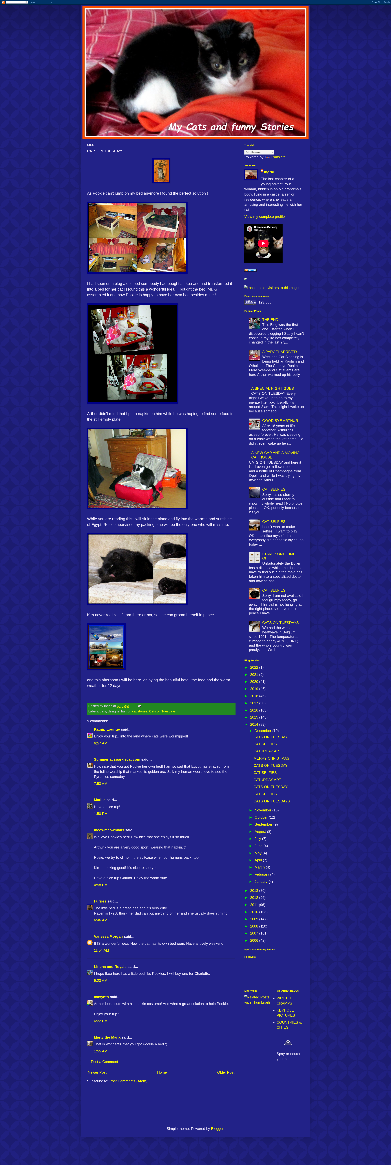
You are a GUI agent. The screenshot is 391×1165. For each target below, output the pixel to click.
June (259, 846)
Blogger (217, 1129)
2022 (254, 667)
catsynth (101, 997)
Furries (100, 901)
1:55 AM (100, 1051)
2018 (254, 696)
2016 (254, 710)
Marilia (100, 800)
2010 (254, 912)
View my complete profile (264, 216)
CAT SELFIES (273, 489)
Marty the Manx (107, 1037)
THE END (270, 320)
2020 (254, 682)
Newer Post (97, 1072)
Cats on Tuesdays (162, 711)
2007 (254, 933)
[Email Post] (139, 706)
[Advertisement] (195, 1106)
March (260, 867)
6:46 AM (100, 920)
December (263, 731)
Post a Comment (104, 1062)
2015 (254, 717)
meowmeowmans (109, 830)
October (262, 817)
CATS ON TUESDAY (271, 737)
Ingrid (269, 172)
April (259, 860)
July (258, 839)
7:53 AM (100, 784)
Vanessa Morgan (108, 936)
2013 (254, 890)
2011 (254, 905)
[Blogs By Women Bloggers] (245, 279)
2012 (254, 897)
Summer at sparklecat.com (117, 759)
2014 (254, 724)
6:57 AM (100, 743)
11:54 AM (101, 950)
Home (162, 1072)
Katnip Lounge (107, 729)
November (263, 810)
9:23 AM (100, 980)
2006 (254, 940)
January (262, 881)
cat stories (139, 711)
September (264, 824)
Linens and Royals (110, 967)
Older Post (225, 1072)
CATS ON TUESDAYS (280, 623)
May (259, 853)
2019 (254, 689)
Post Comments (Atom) (128, 1081)
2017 (254, 703)
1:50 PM (101, 814)
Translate (278, 157)
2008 (254, 926)
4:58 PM (101, 885)
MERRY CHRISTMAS (271, 758)
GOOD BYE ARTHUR (280, 421)
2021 (254, 674)
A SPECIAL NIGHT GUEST (273, 388)
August (261, 831)
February (262, 874)
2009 (254, 919)
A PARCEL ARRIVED (279, 352)
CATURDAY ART (267, 751)
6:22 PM (101, 1021)
